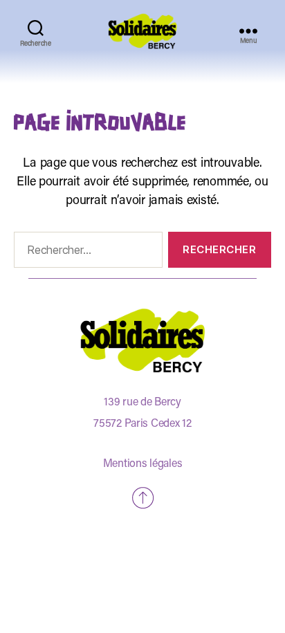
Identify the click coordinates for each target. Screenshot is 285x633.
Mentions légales (143, 464)
